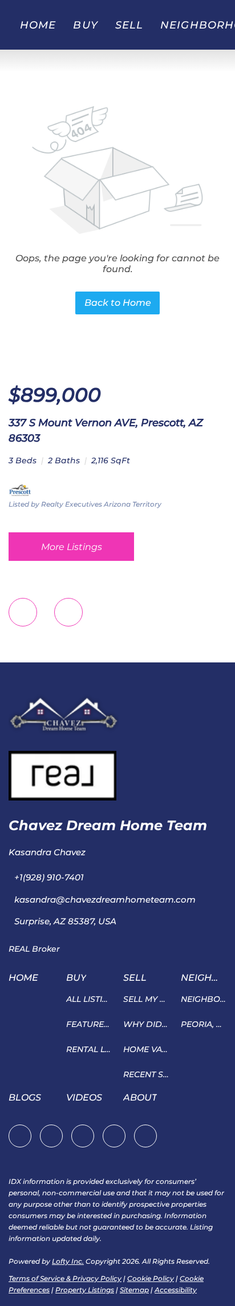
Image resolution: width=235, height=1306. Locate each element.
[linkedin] (51, 1136)
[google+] (145, 1136)
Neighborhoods (204, 999)
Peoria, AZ (204, 1024)
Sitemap (134, 1289)
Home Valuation (146, 1049)
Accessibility (176, 1289)
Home (38, 25)
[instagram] (82, 1136)
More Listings (71, 546)
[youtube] (114, 1136)
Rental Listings (89, 1049)
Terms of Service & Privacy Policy (65, 1278)
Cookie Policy (150, 1278)
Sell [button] (129, 25)
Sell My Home (146, 999)
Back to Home (117, 302)
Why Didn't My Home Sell (146, 1024)
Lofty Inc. (68, 1261)
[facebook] (20, 1136)
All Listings (89, 999)
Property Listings (84, 1289)
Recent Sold (146, 1074)
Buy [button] (85, 25)
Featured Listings (89, 1024)
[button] (26, 981)
